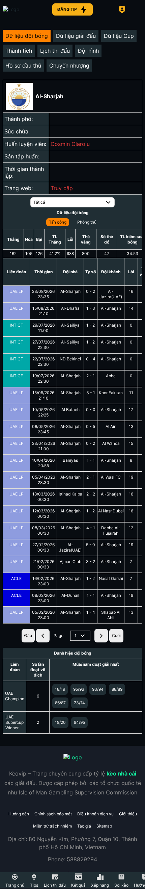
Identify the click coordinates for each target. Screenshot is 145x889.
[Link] (23, 9)
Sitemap (104, 826)
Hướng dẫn (18, 813)
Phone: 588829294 (72, 859)
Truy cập (62, 188)
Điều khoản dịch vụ (95, 813)
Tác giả (84, 826)
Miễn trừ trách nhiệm (52, 826)
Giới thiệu (128, 813)
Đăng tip (67, 9)
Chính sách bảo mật (53, 813)
